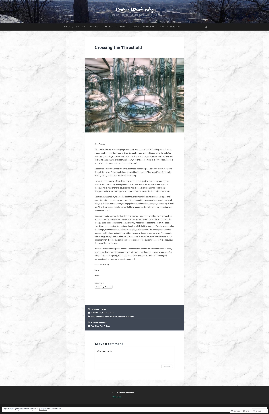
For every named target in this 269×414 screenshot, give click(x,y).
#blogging (100, 317)
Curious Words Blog (134, 9)
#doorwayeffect (111, 317)
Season (93, 27)
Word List (175, 27)
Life (100, 313)
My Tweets (116, 397)
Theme (108, 27)
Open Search (206, 27)
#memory (121, 317)
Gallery (123, 27)
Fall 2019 (94, 313)
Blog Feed (80, 27)
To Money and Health (99, 322)
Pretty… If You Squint (143, 27)
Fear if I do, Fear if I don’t (100, 326)
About (67, 27)
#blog (93, 317)
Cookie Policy (43, 410)
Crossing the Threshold (118, 47)
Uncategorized (107, 313)
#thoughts (130, 317)
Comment (167, 366)
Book (162, 27)
